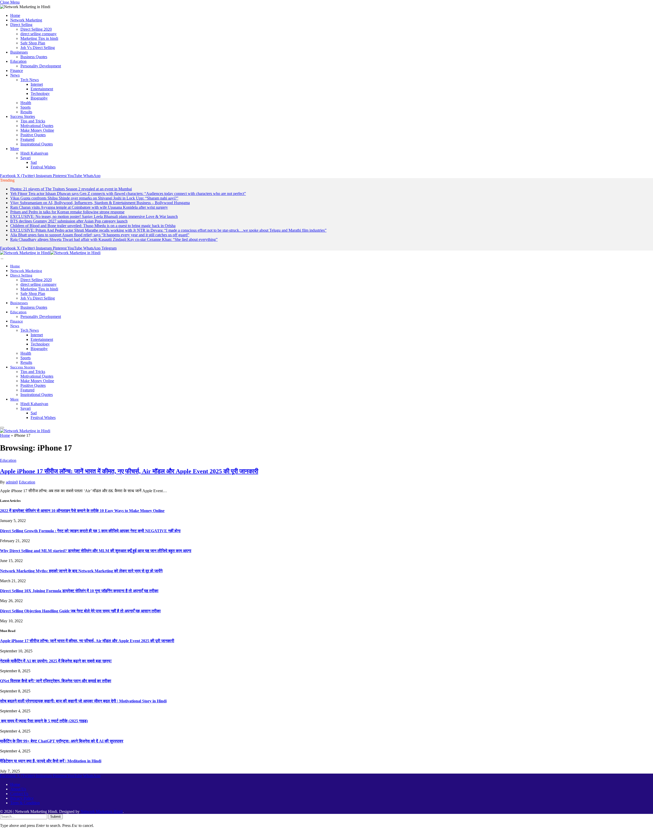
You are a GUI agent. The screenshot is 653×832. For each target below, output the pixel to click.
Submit (55, 816)
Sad (34, 162)
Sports (25, 107)
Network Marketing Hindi (102, 811)
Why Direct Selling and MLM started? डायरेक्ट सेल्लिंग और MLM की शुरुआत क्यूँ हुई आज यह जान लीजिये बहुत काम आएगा (95, 551)
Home (15, 15)
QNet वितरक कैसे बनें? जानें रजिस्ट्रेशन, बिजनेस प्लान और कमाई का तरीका (55, 681)
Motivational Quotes (36, 125)
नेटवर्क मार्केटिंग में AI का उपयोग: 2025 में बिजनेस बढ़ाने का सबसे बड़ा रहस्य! (56, 661)
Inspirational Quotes (36, 144)
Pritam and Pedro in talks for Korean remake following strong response (67, 212)
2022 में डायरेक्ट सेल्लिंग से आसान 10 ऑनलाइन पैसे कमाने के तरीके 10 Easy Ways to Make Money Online (82, 510)
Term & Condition (25, 803)
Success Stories (22, 116)
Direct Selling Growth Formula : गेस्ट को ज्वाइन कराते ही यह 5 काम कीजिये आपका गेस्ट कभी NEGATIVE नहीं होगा (90, 531)
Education (18, 61)
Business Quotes (33, 57)
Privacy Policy (22, 798)
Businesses (19, 52)
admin (11, 482)
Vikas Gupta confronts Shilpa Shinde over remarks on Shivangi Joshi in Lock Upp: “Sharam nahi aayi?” (94, 198)
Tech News (29, 80)
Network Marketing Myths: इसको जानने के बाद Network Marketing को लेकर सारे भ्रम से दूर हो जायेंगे (81, 571)
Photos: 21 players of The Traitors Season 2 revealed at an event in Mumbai (71, 189)
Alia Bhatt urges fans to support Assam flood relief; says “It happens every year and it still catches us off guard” (99, 235)
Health (25, 103)
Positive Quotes (33, 135)
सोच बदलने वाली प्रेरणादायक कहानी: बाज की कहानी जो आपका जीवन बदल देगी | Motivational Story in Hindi (83, 701)
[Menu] (2, 258)
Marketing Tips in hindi (39, 38)
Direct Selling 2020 (36, 29)
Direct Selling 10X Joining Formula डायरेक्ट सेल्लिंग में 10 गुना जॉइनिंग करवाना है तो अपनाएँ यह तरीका (79, 591)
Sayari (25, 158)
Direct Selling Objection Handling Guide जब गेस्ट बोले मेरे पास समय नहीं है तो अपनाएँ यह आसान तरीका (80, 611)
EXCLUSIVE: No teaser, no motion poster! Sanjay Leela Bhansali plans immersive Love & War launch (94, 216)
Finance (16, 70)
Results (26, 112)
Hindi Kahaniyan (34, 153)
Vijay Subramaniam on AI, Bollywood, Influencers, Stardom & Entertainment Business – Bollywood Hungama (100, 203)
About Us (18, 789)
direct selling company (38, 34)
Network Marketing (26, 20)
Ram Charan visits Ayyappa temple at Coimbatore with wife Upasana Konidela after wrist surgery (89, 207)
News (15, 75)
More (14, 148)
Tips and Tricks (32, 121)
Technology (40, 93)
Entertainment (42, 89)
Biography (39, 98)
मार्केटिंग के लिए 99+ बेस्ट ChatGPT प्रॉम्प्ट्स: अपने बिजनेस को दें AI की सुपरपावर (61, 741)
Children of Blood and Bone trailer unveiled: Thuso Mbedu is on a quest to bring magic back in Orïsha (92, 225)
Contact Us (19, 793)
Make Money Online (37, 130)
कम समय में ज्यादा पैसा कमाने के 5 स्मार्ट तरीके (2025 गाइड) (44, 721)
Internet (37, 84)
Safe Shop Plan (32, 43)
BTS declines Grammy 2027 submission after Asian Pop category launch (69, 221)
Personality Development (40, 66)
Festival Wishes (43, 167)
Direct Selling (21, 24)
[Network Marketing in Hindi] (50, 253)
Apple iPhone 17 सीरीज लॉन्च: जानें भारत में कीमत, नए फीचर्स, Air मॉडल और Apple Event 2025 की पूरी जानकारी (129, 471)
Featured (27, 139)
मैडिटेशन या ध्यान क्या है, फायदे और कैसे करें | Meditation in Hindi (50, 761)
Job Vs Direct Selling (37, 47)
